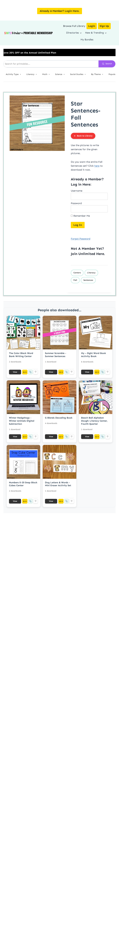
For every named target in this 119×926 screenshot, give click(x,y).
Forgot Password (80, 238)
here (96, 165)
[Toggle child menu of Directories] (81, 32)
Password (76, 203)
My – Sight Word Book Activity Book (93, 355)
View (15, 372)
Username (76, 190)
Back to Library (84, 136)
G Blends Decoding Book (58, 417)
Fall (75, 280)
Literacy (91, 272)
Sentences (88, 280)
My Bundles (87, 39)
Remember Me (81, 215)
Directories (72, 32)
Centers (77, 272)
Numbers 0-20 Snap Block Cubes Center (23, 484)
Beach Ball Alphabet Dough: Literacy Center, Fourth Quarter (94, 420)
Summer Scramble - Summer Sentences (55, 355)
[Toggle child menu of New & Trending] (106, 32)
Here (100, 254)
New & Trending (94, 32)
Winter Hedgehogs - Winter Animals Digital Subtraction (21, 420)
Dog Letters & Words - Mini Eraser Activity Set (58, 484)
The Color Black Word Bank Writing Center (21, 355)
